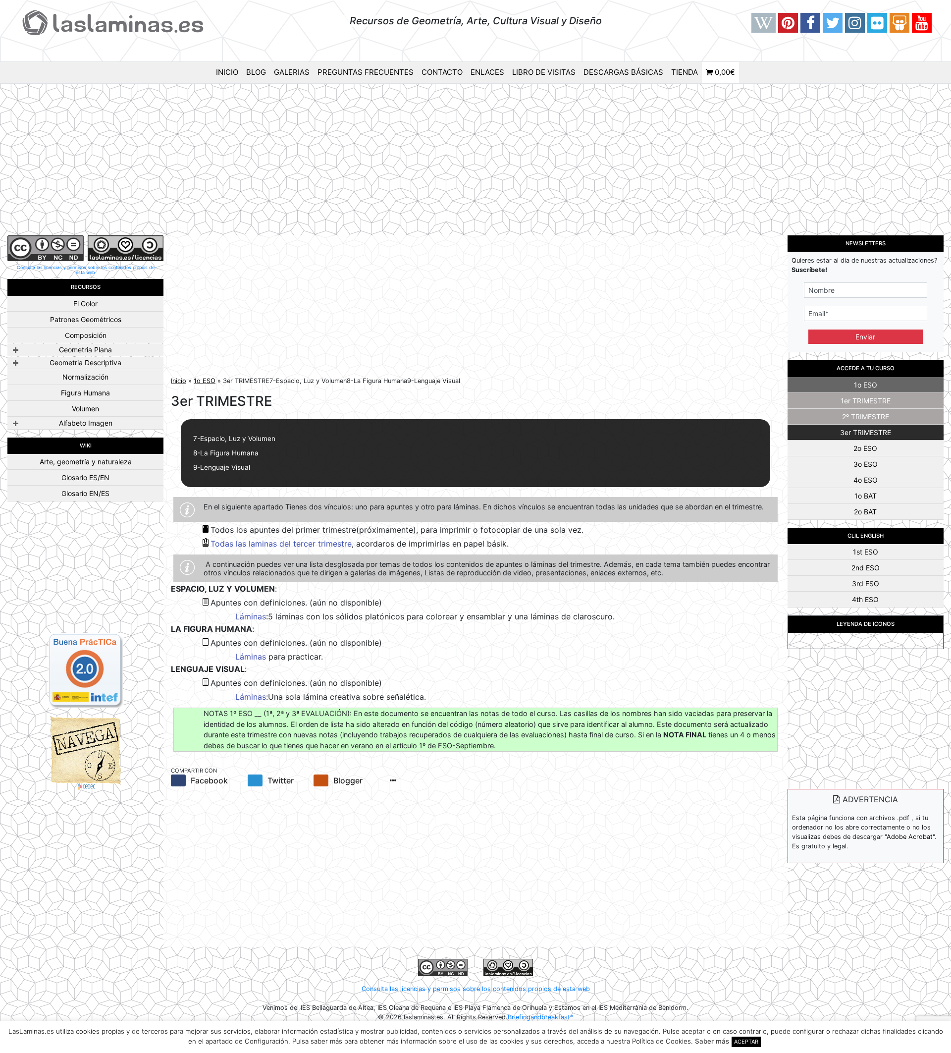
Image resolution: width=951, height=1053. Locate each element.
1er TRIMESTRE (866, 400)
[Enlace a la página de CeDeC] (86, 752)
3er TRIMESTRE (865, 432)
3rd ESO (865, 583)
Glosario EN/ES (85, 493)
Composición (85, 335)
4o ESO (865, 480)
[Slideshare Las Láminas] (899, 23)
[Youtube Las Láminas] (922, 23)
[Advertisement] (475, 161)
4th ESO (865, 599)
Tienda (684, 72)
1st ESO (865, 552)
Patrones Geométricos (85, 319)
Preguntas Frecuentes (365, 72)
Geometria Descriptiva (85, 362)
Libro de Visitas (544, 72)
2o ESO (865, 448)
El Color (85, 303)
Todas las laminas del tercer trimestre (281, 544)
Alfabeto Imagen (85, 423)
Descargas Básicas (623, 72)
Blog (256, 72)
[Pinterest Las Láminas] (788, 23)
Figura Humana (85, 392)
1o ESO (204, 381)
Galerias (292, 72)
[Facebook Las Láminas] (810, 23)
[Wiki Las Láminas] (763, 23)
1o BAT (865, 496)
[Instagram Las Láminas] (855, 23)
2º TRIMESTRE (865, 416)
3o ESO (865, 464)
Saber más (712, 1041)
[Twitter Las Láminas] (833, 23)
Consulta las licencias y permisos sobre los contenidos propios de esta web (86, 270)
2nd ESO (865, 567)
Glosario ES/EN (85, 477)
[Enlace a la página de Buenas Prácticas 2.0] (86, 670)
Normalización (85, 377)
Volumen (85, 408)
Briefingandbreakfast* (540, 1017)
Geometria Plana (85, 349)
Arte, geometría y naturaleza (86, 461)
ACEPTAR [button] (746, 1041)
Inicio (227, 72)
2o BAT (865, 511)
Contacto (442, 72)
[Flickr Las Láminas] (877, 23)
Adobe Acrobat (910, 836)
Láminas (250, 616)
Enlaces (487, 72)
